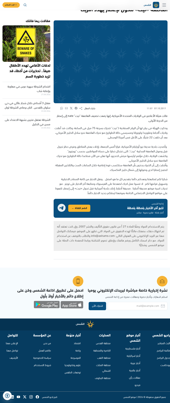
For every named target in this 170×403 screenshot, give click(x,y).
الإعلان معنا (12, 343)
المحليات (105, 335)
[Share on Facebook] (77, 108)
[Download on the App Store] (71, 305)
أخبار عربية (135, 363)
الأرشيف (14, 358)
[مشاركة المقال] (82, 108)
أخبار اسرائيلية (133, 356)
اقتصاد (77, 343)
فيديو (137, 385)
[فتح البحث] (25, 5)
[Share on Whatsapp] (62, 108)
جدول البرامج (163, 358)
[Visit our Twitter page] (26, 397)
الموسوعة (76, 358)
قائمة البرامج (163, 351)
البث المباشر (9, 4)
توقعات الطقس (73, 372)
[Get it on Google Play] (47, 305)
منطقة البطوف (103, 378)
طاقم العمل (45, 351)
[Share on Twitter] (72, 108)
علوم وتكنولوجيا (73, 365)
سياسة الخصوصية (42, 358)
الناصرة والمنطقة (102, 351)
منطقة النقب (104, 358)
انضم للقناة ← (79, 208)
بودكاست (165, 365)
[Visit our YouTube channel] (20, 397)
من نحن (47, 343)
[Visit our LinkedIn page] (13, 397)
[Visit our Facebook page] (39, 397)
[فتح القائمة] (164, 5)
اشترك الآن (97, 306)
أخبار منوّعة (73, 335)
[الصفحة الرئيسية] (151, 5)
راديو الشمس (161, 335)
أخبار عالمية (134, 371)
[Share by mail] (67, 108)
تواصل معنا (12, 351)
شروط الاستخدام (42, 365)
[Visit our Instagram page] (32, 397)
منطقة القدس (103, 343)
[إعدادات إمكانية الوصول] (7, 395)
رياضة (78, 351)
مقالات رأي (134, 378)
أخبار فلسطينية (132, 349)
